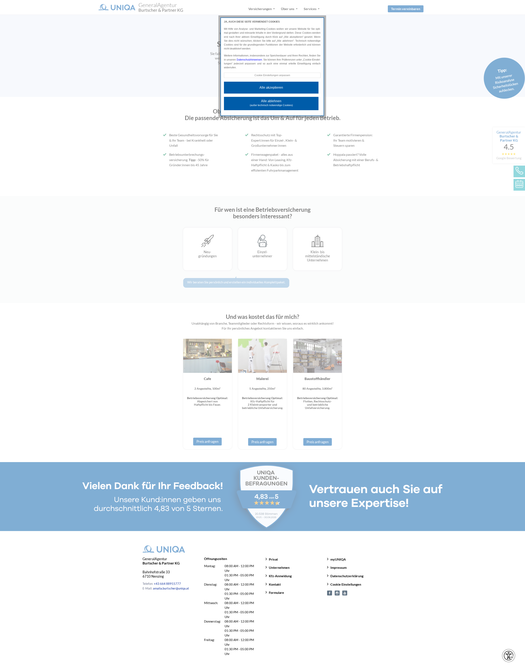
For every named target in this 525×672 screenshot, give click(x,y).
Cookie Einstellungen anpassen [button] (272, 75)
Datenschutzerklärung (346, 576)
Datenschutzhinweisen (249, 59)
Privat (273, 559)
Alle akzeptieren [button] (271, 87)
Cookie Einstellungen (345, 584)
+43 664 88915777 (167, 583)
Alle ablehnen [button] (271, 103)
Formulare (276, 592)
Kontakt (275, 584)
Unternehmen (279, 567)
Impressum (338, 567)
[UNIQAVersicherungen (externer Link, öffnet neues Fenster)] (344, 592)
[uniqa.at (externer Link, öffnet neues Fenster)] (329, 592)
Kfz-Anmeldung (280, 576)
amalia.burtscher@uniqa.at (171, 588)
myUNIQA (338, 559)
